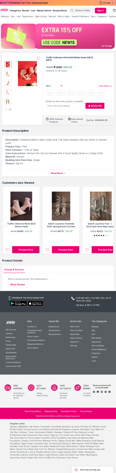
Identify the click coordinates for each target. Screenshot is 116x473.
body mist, (71, 440)
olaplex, (61, 440)
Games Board (54, 330)
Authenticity (10, 337)
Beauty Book (54, 327)
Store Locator (33, 336)
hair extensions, (29, 435)
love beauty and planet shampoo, (54, 429)
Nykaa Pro (74, 342)
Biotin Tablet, (78, 452)
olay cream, (43, 435)
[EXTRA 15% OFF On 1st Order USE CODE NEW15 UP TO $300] (58, 36)
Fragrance (96, 353)
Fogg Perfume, (52, 455)
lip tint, (59, 435)
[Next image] (10, 109)
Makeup (95, 327)
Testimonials (11, 345)
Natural (95, 357)
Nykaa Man (74, 334)
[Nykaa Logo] (4, 9)
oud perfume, (35, 440)
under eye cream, (72, 435)
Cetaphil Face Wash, (39, 446)
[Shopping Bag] (114, 10)
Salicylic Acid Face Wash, (32, 455)
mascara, (83, 432)
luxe (33, 10)
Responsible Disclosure (11, 357)
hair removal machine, (78, 438)
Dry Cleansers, (59, 457)
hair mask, (85, 429)
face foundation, (59, 438)
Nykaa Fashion (44, 10)
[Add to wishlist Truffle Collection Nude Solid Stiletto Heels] (7, 249)
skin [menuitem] (13, 16)
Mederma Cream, (58, 446)
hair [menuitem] (19, 16)
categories (15, 10)
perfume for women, (90, 426)
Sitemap (73, 346)
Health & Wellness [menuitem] (80, 16)
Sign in (100, 10)
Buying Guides (55, 334)
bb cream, (18, 429)
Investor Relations (13, 362)
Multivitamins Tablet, (75, 446)
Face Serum (72, 457)
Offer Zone (74, 327)
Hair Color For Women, (45, 449)
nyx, (46, 443)
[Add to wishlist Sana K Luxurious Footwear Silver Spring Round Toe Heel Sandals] (47, 249)
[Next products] (111, 224)
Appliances (96, 342)
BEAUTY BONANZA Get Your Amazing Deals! (24, 2)
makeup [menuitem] (5, 16)
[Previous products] (4, 224)
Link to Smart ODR (13, 366)
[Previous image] (5, 109)
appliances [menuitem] (28, 16)
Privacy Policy (86, 411)
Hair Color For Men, (43, 457)
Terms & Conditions (32, 411)
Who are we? (11, 330)
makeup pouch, (50, 440)
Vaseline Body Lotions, (46, 452)
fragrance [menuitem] (102, 16)
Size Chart (104, 86)
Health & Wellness (99, 349)
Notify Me (96, 105)
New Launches (76, 330)
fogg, (52, 435)
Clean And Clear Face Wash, (72, 455)
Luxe (94, 361)
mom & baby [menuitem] (64, 16)
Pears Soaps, (27, 457)
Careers (9, 333)
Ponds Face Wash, (85, 449)
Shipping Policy (50, 411)
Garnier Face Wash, (25, 449)
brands (25, 10)
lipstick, (13, 426)
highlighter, (23, 426)
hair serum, (34, 426)
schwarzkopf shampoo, (60, 443)
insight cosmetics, (42, 438)
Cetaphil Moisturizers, (66, 449)
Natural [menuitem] (52, 16)
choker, (25, 440)
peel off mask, (92, 443)
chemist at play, (70, 432)
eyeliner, (76, 429)
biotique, (66, 426)
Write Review (17, 284)
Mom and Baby (98, 346)
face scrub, (24, 446)
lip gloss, (75, 426)
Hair (93, 334)
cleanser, (58, 432)
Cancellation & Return (36, 340)
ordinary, (23, 432)
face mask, (56, 426)
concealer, (45, 426)
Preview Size (26, 249)
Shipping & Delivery (35, 344)
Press (8, 341)
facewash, (39, 443)
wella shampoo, (83, 440)
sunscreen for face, (23, 438)
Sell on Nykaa (32, 348)
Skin (93, 330)
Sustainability (11, 352)
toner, (31, 432)
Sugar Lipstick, (64, 452)
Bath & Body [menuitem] (41, 16)
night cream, (27, 443)
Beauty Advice (60, 10)
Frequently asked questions (34, 331)
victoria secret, (30, 429)
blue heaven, (78, 443)
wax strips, (86, 435)
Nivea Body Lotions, (26, 452)
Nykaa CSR (10, 349)
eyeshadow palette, (44, 432)
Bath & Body (97, 338)
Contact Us (31, 327)
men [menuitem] (93, 16)
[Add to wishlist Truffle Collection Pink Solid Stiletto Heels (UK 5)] (38, 58)
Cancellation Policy (69, 411)
